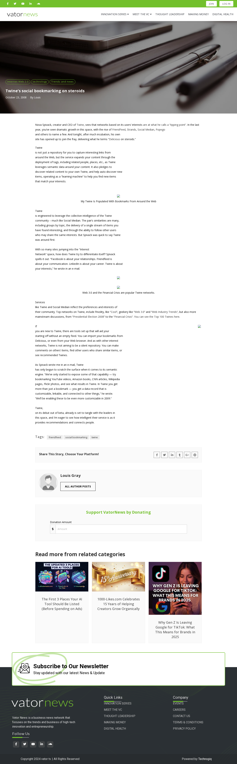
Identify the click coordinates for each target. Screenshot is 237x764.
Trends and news (62, 81)
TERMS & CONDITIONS (188, 722)
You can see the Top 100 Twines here (156, 316)
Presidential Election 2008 (88, 316)
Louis (37, 97)
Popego (160, 129)
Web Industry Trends (164, 312)
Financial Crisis (123, 316)
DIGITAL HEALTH (115, 728)
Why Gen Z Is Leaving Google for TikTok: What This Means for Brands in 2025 (175, 629)
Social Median (146, 129)
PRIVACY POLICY (184, 728)
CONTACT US (181, 716)
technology (40, 81)
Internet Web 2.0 (18, 81)
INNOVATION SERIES (117, 703)
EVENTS (178, 703)
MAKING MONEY (115, 722)
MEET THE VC (113, 709)
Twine (80, 124)
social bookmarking (76, 437)
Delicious (114, 139)
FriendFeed (119, 129)
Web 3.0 (139, 312)
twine (95, 437)
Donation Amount (61, 522)
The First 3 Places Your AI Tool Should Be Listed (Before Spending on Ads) (62, 604)
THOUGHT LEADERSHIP (119, 716)
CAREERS (179, 709)
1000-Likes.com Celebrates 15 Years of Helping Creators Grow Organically (118, 604)
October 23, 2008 (16, 97)
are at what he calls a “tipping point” (164, 124)
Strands (131, 129)
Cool (113, 312)
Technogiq (205, 759)
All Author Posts (78, 486)
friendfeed (55, 437)
